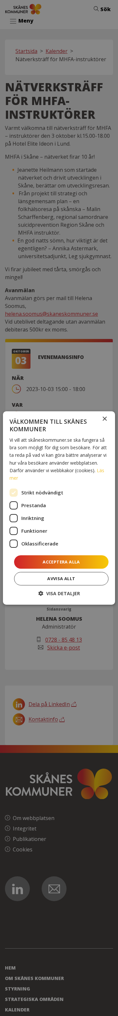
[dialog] (59, 508)
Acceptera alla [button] (61, 562)
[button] (59, 593)
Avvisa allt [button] (61, 578)
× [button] (104, 419)
